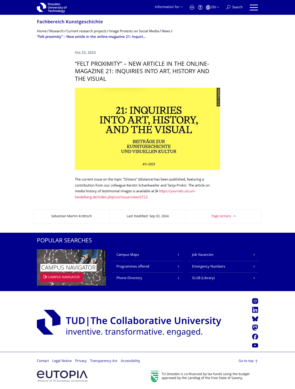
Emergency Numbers (208, 266)
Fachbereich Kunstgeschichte (70, 22)
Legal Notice (62, 361)
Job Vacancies (202, 255)
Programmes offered (132, 266)
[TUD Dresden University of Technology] (52, 7)
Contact (43, 361)
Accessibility (130, 361)
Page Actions (221, 216)
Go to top (246, 361)
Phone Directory (129, 278)
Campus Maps (127, 255)
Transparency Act (103, 361)
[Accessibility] (200, 7)
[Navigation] (254, 7)
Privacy (81, 361)
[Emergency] (192, 7)
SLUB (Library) (203, 278)
